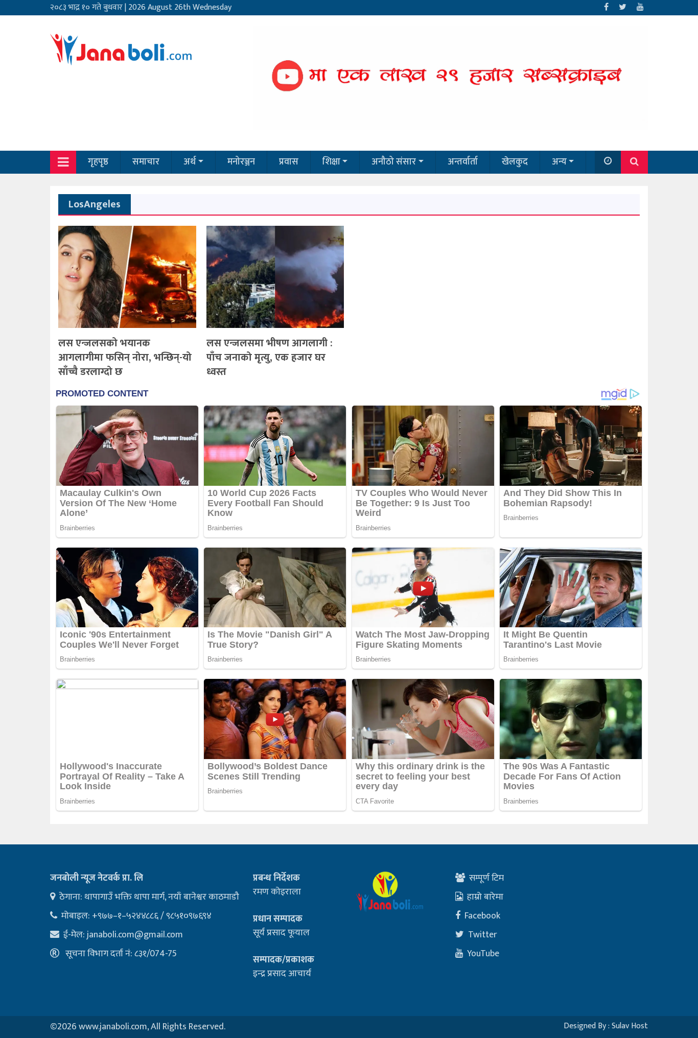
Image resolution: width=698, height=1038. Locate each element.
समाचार (145, 162)
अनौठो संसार (393, 162)
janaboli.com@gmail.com (135, 934)
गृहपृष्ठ (98, 162)
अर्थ (189, 162)
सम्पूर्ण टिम (486, 878)
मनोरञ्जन (241, 162)
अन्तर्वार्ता (463, 162)
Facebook (482, 916)
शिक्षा (331, 162)
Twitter (482, 934)
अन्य (559, 162)
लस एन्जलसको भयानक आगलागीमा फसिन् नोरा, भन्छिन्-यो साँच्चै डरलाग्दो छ (125, 358)
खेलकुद (515, 162)
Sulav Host (630, 1026)
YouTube (483, 953)
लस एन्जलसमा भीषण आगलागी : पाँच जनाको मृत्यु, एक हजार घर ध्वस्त (269, 358)
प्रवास (288, 162)
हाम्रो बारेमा (485, 897)
